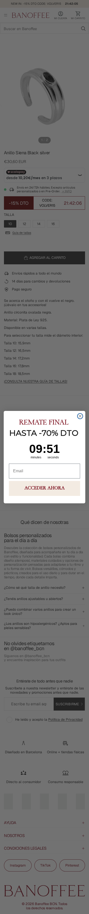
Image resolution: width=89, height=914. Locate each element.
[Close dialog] (80, 416)
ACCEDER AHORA (44, 488)
